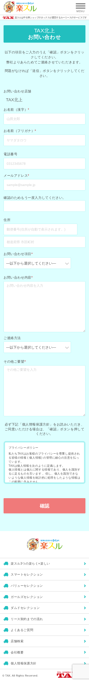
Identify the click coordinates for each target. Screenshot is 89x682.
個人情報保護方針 (24, 663)
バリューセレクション (27, 585)
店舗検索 (17, 641)
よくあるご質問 (22, 630)
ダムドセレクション (25, 608)
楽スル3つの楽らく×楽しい (30, 563)
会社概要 (17, 652)
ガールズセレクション (27, 597)
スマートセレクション (27, 574)
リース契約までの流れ (27, 619)
